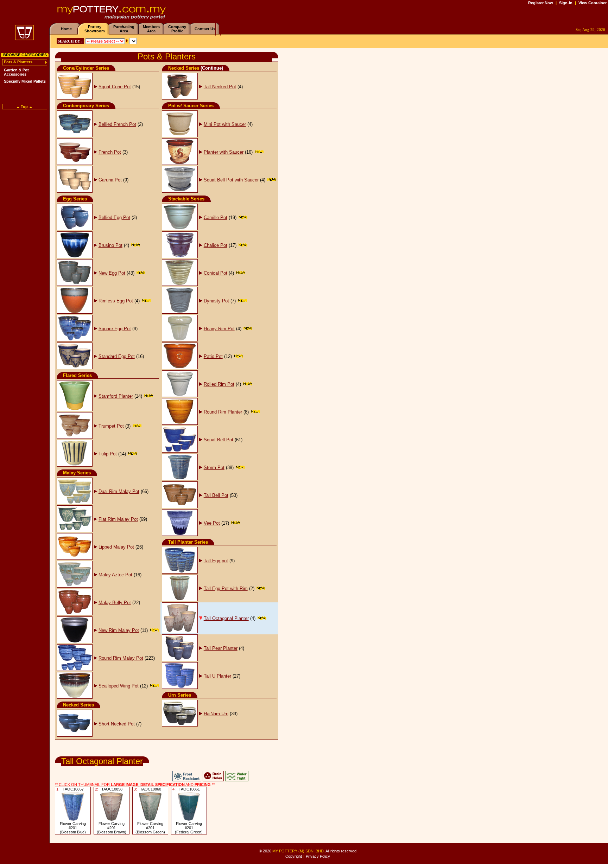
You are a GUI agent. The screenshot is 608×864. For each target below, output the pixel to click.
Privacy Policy (318, 856)
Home (66, 29)
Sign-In (565, 3)
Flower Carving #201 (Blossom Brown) (111, 827)
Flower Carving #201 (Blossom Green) (150, 827)
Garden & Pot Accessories (16, 72)
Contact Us (205, 29)
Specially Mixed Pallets (25, 81)
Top (24, 106)
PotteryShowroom (94, 29)
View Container (592, 3)
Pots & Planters (18, 62)
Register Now (540, 3)
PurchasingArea (123, 29)
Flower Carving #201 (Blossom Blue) (73, 827)
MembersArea (151, 29)
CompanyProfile (177, 29)
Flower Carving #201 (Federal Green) (189, 827)
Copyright (293, 856)
